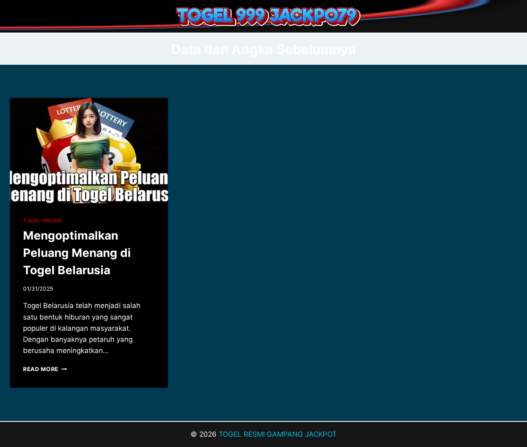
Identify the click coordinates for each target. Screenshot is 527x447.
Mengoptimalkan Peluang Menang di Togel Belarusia (77, 252)
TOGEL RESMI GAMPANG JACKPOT (278, 434)
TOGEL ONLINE (42, 220)
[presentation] (89, 150)
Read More (45, 369)
